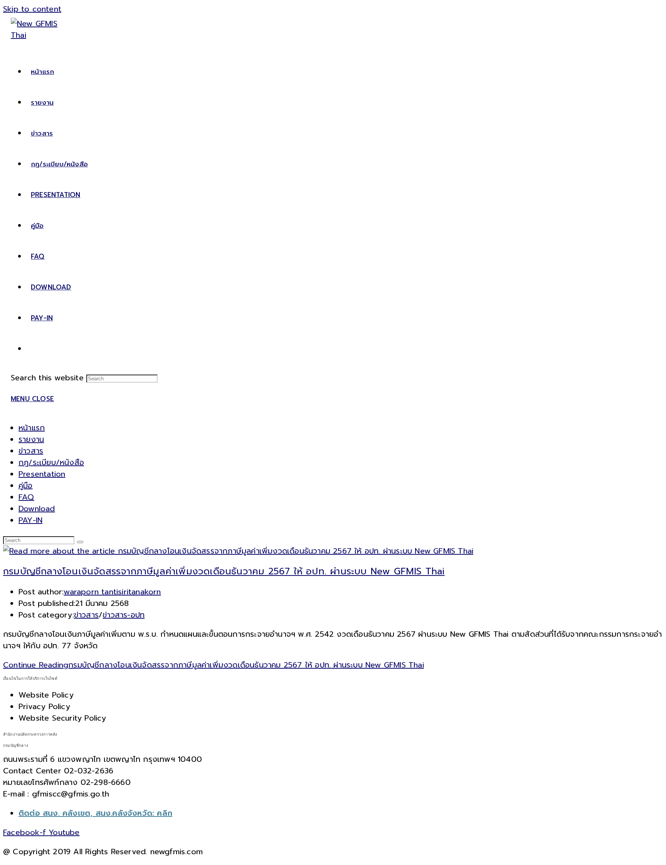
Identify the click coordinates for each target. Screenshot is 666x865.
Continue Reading (213, 665)
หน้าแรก (31, 427)
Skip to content (32, 9)
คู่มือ (25, 485)
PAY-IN (30, 520)
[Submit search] (80, 542)
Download (36, 508)
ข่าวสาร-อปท (124, 615)
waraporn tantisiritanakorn (112, 591)
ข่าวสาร (30, 451)
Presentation (41, 474)
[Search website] (30, 349)
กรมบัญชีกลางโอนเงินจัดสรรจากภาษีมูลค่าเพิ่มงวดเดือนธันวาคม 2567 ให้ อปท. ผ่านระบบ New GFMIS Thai (224, 571)
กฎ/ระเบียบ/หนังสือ (51, 462)
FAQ (26, 497)
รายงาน (31, 439)
